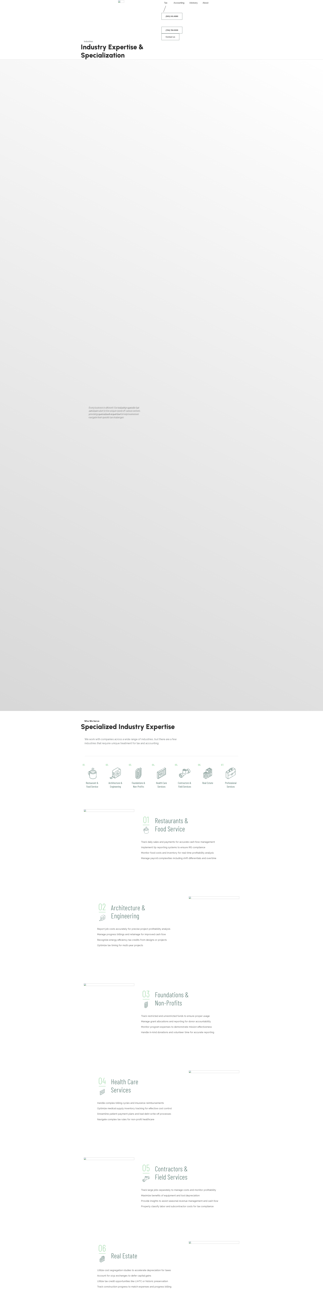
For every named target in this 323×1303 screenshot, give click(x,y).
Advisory (193, 3)
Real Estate (207, 782)
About (205, 3)
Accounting (179, 3)
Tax (165, 3)
